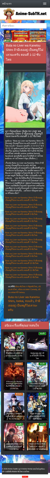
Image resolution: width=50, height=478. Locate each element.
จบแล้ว (29, 301)
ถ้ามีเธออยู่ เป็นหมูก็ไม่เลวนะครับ (24, 305)
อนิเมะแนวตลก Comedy (27, 289)
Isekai (19, 301)
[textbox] (24, 26)
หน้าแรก (7, 3)
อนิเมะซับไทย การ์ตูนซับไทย (26, 286)
